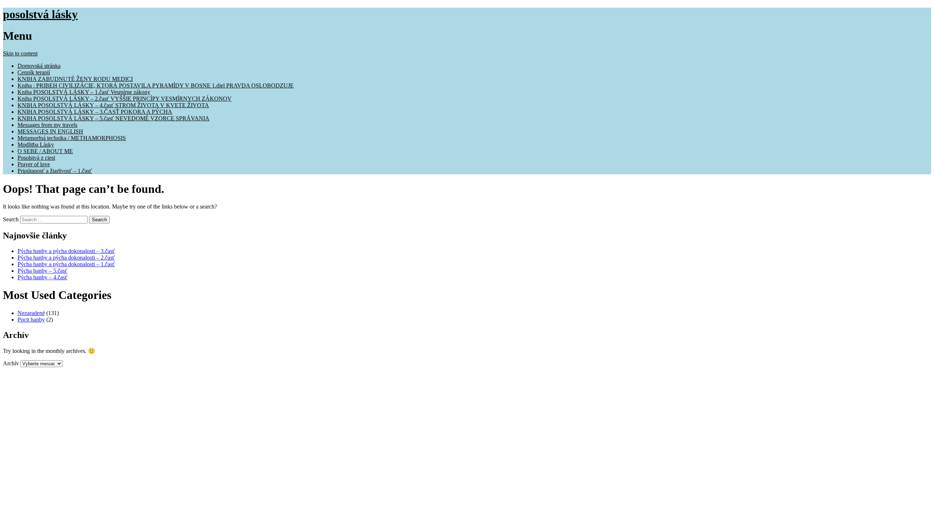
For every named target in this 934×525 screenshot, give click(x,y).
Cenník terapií (34, 72)
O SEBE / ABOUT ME (45, 151)
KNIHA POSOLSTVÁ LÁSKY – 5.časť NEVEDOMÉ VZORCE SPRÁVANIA (113, 118)
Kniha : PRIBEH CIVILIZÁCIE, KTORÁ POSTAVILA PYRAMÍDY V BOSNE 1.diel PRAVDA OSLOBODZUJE (156, 85)
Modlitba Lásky (36, 144)
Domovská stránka (39, 66)
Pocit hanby (31, 319)
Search (11, 219)
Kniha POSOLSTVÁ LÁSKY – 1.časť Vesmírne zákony (84, 92)
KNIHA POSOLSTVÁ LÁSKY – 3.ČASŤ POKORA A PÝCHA (95, 112)
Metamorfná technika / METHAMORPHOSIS (72, 138)
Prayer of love (34, 164)
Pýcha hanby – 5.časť (42, 271)
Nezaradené (31, 313)
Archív (11, 363)
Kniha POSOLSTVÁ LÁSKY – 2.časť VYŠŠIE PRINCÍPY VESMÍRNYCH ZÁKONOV (125, 99)
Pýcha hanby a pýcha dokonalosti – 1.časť (66, 264)
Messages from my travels (47, 125)
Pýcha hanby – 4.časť (42, 277)
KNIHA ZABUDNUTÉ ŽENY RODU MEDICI (75, 79)
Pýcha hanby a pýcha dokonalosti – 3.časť (66, 251)
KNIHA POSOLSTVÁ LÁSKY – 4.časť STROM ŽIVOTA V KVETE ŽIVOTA (113, 105)
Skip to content (20, 53)
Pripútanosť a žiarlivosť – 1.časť (55, 171)
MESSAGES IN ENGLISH (50, 131)
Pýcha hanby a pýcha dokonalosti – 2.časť (66, 257)
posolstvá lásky (40, 14)
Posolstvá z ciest (36, 158)
